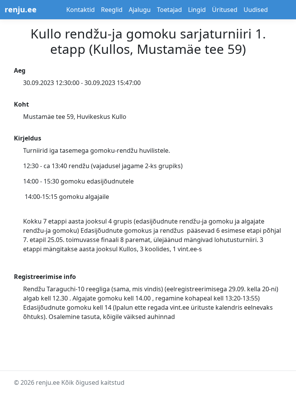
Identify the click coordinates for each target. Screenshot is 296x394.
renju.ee (21, 9)
